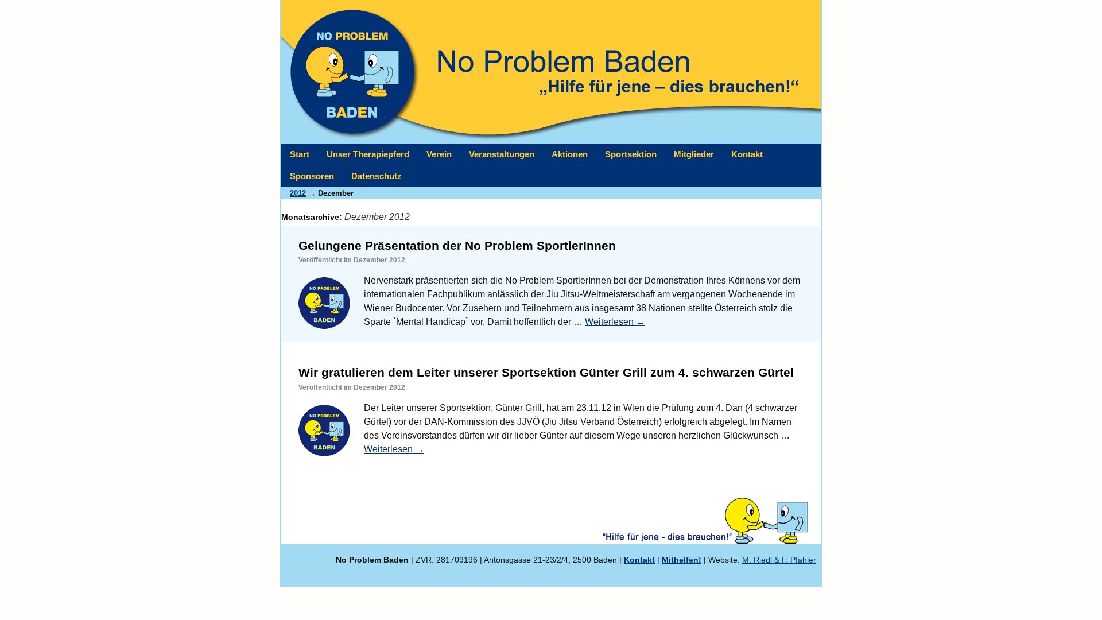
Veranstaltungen (501, 154)
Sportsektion (631, 154)
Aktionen (570, 154)
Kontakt (747, 154)
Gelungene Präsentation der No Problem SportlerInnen (457, 245)
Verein (439, 154)
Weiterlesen (615, 322)
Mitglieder (694, 154)
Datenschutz (376, 176)
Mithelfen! (681, 559)
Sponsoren (312, 176)
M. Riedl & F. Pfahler (779, 559)
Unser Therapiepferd (368, 154)
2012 (298, 193)
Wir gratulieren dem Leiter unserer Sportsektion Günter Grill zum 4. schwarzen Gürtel (546, 372)
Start (299, 154)
